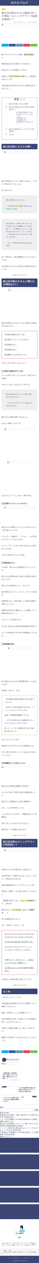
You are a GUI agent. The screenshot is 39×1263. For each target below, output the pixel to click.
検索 (36, 1110)
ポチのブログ (19, 2)
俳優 (4, 9)
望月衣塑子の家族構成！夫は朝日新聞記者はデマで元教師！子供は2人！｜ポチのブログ (19, 1163)
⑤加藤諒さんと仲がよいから (25, 122)
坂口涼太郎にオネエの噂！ (19, 104)
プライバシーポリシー (14, 1258)
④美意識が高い (22, 120)
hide (22, 99)
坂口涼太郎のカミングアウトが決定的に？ (21, 130)
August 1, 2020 (11, 208)
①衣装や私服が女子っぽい (25, 112)
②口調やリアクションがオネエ (25, 115)
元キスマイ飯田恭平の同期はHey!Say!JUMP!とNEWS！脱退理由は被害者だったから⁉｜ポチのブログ (19, 1213)
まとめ (11, 134)
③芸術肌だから (22, 118)
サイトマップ (27, 1258)
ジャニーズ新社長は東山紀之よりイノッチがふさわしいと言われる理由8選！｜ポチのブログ (19, 1147)
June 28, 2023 (11, 405)
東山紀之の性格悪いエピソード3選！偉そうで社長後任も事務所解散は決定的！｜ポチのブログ (19, 1196)
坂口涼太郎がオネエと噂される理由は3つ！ (21, 108)
